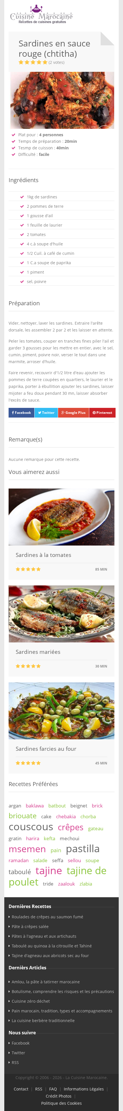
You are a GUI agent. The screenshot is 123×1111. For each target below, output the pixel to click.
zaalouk (66, 883)
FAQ (53, 1089)
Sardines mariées (38, 652)
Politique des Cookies (61, 1103)
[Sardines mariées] (61, 641)
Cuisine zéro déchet (31, 1001)
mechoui (69, 838)
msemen (27, 849)
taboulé (20, 871)
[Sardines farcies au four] (61, 737)
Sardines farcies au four (46, 748)
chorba (88, 816)
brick (97, 805)
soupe (92, 860)
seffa (57, 860)
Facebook (22, 412)
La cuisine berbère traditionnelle (43, 1020)
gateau (95, 828)
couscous (31, 826)
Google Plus (75, 412)
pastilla (83, 848)
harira (32, 838)
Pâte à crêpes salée (30, 926)
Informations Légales (84, 1089)
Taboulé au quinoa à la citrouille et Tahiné (52, 946)
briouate (23, 815)
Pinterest (104, 412)
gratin (15, 838)
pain (56, 850)
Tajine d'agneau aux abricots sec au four (50, 955)
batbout (57, 805)
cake (46, 816)
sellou (74, 860)
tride (48, 883)
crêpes (71, 827)
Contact (21, 1089)
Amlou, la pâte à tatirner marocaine (46, 981)
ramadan (19, 860)
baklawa (35, 805)
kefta (49, 838)
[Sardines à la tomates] (61, 544)
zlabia (86, 883)
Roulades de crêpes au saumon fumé (47, 916)
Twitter (47, 412)
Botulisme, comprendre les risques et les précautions (63, 991)
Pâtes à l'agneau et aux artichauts (44, 936)
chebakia (66, 816)
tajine (48, 870)
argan (15, 805)
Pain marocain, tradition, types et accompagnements (62, 1011)
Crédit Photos (59, 1096)
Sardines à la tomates (43, 555)
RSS (15, 1062)
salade (40, 860)
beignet (78, 805)
